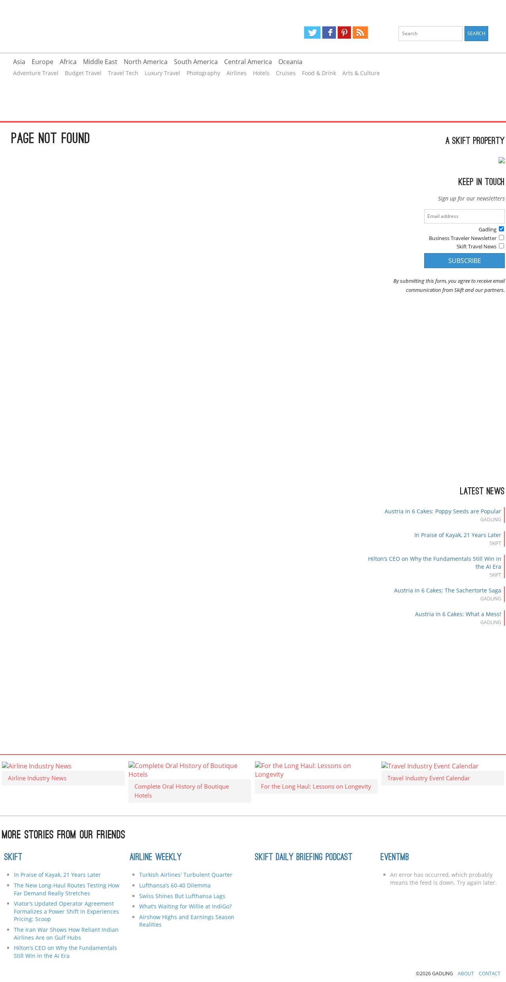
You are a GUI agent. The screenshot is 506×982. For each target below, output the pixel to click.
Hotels (261, 73)
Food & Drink (319, 73)
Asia (19, 61)
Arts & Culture (361, 73)
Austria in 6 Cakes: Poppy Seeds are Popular (443, 511)
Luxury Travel (162, 73)
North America (146, 61)
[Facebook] (329, 32)
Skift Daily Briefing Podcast (304, 858)
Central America (248, 61)
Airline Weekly (156, 858)
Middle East (100, 61)
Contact (489, 973)
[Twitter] (312, 32)
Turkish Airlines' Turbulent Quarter (185, 874)
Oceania (290, 61)
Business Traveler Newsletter (463, 238)
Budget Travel (83, 73)
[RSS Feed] (360, 32)
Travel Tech (123, 73)
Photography (203, 73)
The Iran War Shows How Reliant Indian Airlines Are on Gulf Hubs (66, 933)
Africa (68, 61)
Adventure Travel (36, 73)
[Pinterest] (344, 32)
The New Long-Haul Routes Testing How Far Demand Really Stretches (66, 889)
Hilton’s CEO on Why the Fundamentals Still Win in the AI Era (65, 951)
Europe (42, 61)
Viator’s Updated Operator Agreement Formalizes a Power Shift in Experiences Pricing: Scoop (66, 911)
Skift (13, 858)
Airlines (237, 73)
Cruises (286, 73)
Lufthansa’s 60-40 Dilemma (175, 885)
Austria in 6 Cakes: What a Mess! (458, 614)
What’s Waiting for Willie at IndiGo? (185, 906)
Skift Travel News (477, 246)
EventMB (395, 858)
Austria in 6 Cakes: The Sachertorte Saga (447, 590)
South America (196, 61)
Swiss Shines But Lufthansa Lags (182, 896)
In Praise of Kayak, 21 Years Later (457, 535)
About (466, 973)
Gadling (126, 26)
